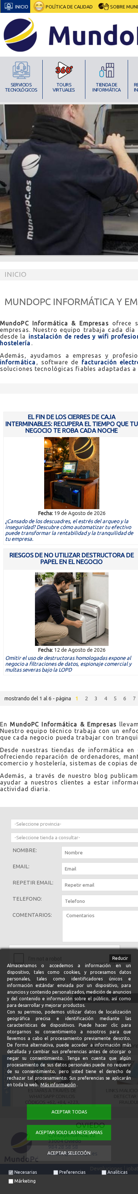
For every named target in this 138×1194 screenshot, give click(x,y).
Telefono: (27, 899)
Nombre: (25, 850)
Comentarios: (32, 915)
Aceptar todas (69, 1111)
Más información (58, 1084)
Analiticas (117, 1172)
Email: (21, 866)
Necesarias (25, 1172)
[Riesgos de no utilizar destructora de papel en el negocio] (71, 609)
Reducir (120, 958)
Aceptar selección (69, 1153)
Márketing (25, 1181)
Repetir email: (33, 883)
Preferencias (72, 1172)
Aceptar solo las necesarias (69, 1132)
